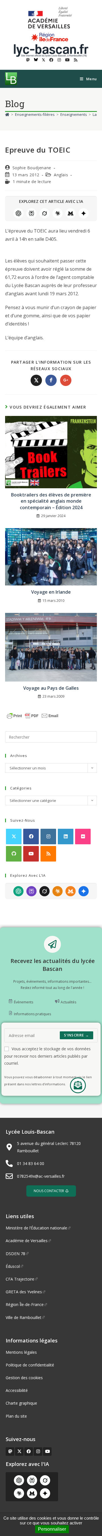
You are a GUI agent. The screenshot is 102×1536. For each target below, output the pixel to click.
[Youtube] (31, 854)
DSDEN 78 (15, 1253)
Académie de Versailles (27, 1240)
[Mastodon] (10, 1451)
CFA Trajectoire (20, 1279)
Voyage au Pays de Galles (51, 688)
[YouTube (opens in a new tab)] (67, 59)
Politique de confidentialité (30, 1365)
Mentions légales (21, 1352)
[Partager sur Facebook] (51, 380)
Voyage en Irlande (51, 592)
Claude (57, 213)
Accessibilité (17, 1390)
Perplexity (31, 213)
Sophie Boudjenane (31, 167)
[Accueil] (7, 114)
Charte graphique (21, 1403)
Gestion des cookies (24, 1377)
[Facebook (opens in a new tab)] (51, 59)
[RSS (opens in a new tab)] (74, 59)
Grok (44, 213)
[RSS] (48, 854)
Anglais (61, 174)
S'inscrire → (76, 1035)
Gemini (83, 213)
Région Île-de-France (25, 1304)
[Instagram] (48, 836)
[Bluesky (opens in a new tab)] (35, 59)
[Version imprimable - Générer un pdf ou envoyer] (32, 715)
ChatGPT (18, 213)
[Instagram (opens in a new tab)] (59, 59)
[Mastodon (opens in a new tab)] (28, 59)
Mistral (70, 213)
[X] (14, 836)
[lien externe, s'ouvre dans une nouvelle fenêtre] (51, 18)
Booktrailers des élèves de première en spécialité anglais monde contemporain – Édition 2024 (51, 501)
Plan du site (16, 1416)
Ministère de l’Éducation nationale (36, 1228)
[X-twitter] (19, 1451)
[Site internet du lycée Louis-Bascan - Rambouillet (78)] (51, 49)
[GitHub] (14, 854)
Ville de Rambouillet (23, 1317)
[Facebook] (31, 836)
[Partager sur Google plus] (65, 380)
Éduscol (13, 1266)
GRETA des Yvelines (24, 1291)
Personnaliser (52, 1529)
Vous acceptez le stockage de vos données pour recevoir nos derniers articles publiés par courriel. (47, 1056)
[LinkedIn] (65, 836)
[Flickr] (83, 836)
